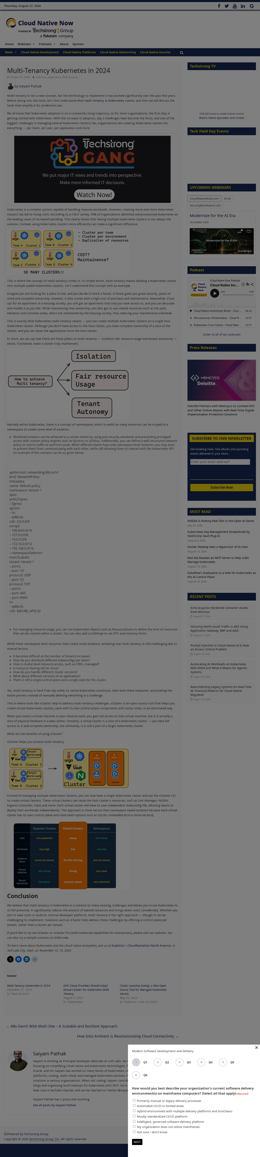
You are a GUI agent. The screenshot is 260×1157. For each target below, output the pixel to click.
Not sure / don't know (152, 1132)
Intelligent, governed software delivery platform (170, 1122)
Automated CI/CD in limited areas (160, 1106)
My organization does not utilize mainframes (168, 1127)
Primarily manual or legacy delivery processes (169, 1101)
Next (137, 1142)
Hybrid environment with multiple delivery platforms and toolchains (184, 1111)
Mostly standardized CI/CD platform (162, 1116)
